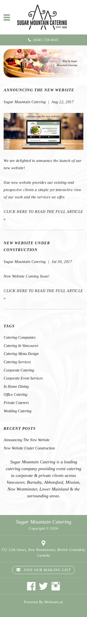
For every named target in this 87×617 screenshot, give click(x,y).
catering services (17, 362)
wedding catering (17, 411)
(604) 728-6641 (46, 40)
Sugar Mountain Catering (43, 522)
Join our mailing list (46, 570)
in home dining (16, 386)
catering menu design (21, 354)
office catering (15, 394)
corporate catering (19, 370)
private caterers (16, 403)
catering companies (20, 337)
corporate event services (23, 378)
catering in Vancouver (21, 346)
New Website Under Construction (29, 448)
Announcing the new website (39, 90)
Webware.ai (53, 602)
